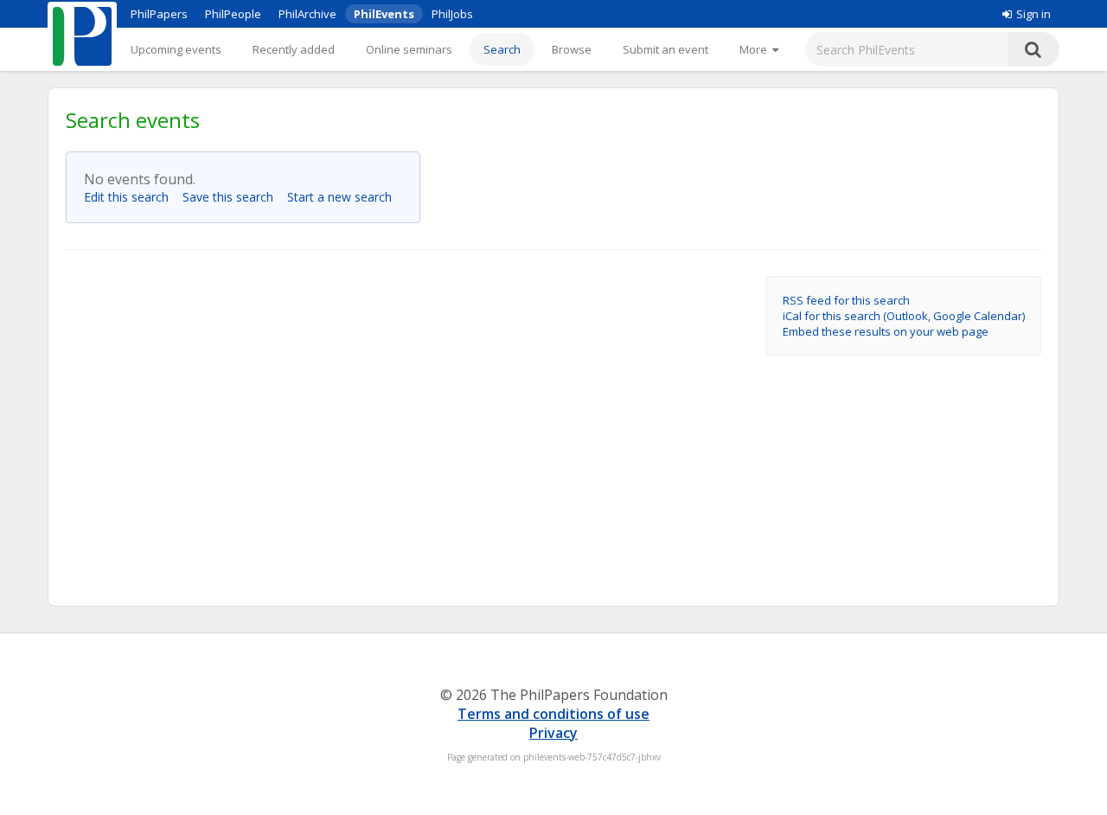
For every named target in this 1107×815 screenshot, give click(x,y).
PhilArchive (307, 14)
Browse (572, 49)
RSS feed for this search (846, 300)
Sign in (1033, 14)
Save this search (233, 197)
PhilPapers (159, 14)
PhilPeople (233, 14)
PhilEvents (384, 14)
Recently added (294, 49)
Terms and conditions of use (553, 713)
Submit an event (665, 49)
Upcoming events (176, 49)
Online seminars (409, 49)
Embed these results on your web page (886, 331)
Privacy (553, 732)
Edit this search (131, 197)
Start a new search (344, 197)
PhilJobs (452, 14)
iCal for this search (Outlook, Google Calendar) (904, 316)
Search (502, 49)
